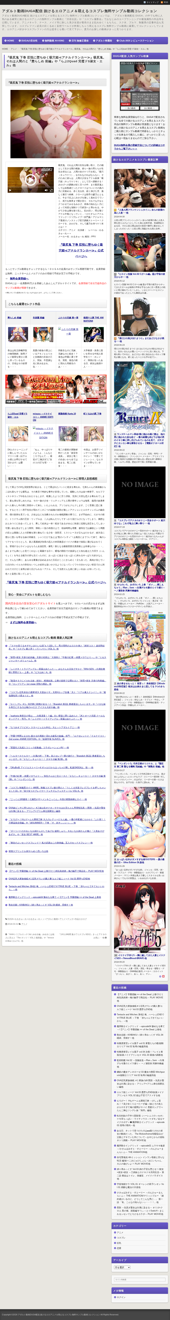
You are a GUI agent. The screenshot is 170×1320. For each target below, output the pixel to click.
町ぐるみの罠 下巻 (92, 413)
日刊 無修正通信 (80, 40)
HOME (10, 40)
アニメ (63, 919)
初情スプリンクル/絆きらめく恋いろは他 (28, 851)
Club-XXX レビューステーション (136, 40)
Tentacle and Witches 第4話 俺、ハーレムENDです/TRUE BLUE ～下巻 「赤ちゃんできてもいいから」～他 (140, 1017)
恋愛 (119, 1248)
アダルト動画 (52, 919)
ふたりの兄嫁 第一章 (68, 317)
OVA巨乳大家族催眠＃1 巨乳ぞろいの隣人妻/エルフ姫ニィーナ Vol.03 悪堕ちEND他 (49, 878)
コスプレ (121, 1237)
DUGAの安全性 (29, 40)
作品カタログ (81, 919)
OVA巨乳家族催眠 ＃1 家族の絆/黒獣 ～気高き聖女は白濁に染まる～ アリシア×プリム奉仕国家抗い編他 (140, 1083)
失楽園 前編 (38, 317)
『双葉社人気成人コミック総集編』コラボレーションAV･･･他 (39, 747)
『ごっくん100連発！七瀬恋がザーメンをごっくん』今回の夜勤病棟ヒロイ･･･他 (48, 799)
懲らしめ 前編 (14, 317)
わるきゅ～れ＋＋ (36, 919)
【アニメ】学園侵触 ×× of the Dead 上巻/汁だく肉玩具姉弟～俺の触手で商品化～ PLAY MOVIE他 (56, 871)
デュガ (70, 919)
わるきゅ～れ (21, 919)
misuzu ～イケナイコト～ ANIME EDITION (43, 416)
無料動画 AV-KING (54, 40)
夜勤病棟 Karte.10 (67, 413)
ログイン (121, 1297)
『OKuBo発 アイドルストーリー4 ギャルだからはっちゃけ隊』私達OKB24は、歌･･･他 (51, 767)
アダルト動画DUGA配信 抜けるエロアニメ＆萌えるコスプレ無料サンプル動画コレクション (79, 11)
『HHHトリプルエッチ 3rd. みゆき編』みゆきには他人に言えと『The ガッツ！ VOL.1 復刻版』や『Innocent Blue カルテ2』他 (29, 937)
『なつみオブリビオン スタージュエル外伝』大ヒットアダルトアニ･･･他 (44, 727)
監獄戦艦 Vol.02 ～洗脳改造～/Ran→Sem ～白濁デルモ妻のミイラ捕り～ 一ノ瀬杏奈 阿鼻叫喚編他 (140, 1063)
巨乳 (119, 1243)
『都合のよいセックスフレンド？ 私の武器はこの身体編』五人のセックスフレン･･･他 (51, 842)
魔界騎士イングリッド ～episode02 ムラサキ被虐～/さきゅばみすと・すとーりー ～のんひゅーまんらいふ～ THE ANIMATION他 (141, 1148)
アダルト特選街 (104, 40)
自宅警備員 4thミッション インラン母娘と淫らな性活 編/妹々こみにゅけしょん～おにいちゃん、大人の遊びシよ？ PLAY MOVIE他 (140, 1160)
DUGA (10, 919)
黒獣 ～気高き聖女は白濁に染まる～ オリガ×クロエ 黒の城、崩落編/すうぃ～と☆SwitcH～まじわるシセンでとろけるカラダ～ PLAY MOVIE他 (140, 1210)
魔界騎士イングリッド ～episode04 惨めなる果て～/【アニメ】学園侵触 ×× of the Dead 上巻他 (55, 897)
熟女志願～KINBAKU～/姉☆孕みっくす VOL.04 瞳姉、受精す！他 (41, 905)
